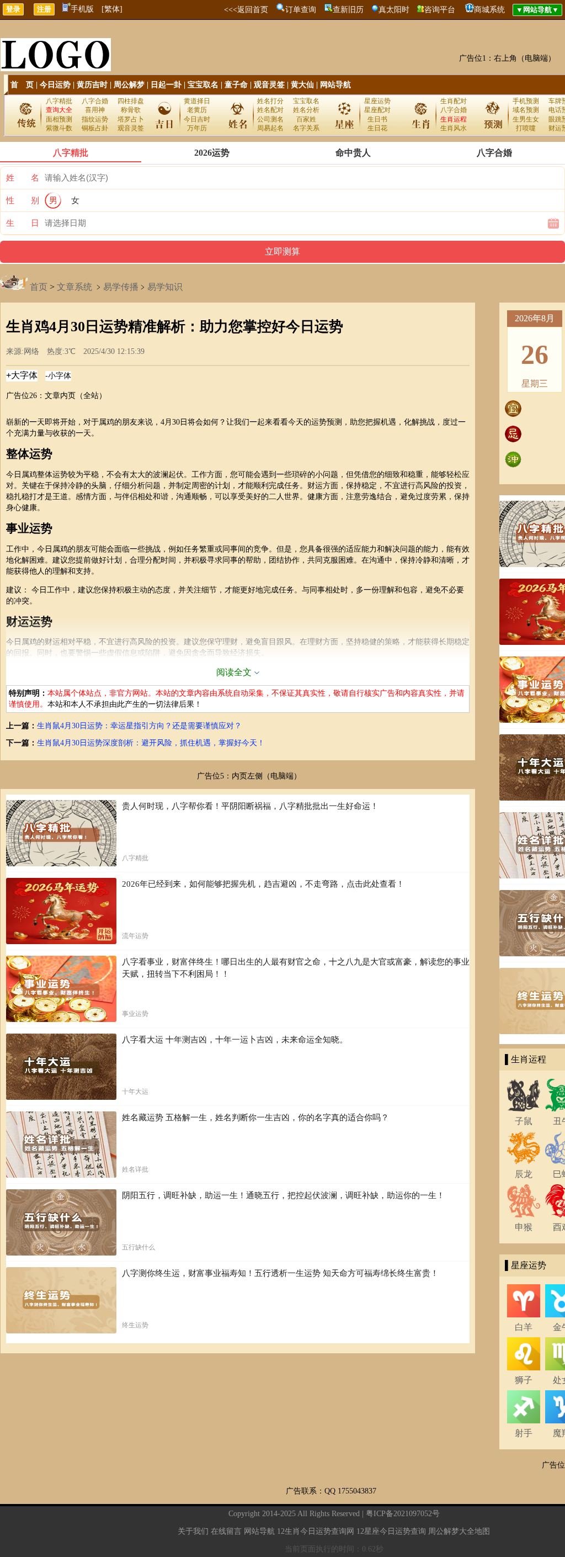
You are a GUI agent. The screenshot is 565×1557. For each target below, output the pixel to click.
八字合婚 (95, 101)
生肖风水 (453, 128)
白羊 (523, 1327)
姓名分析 (306, 110)
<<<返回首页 (246, 10)
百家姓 (306, 119)
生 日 (22, 223)
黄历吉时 (92, 85)
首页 (38, 287)
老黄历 (197, 110)
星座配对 (377, 110)
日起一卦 (166, 85)
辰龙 (523, 1174)
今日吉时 (197, 119)
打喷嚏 (526, 128)
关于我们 (193, 1531)
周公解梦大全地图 (459, 1531)
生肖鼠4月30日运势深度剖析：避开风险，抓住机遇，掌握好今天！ (151, 743)
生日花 (377, 128)
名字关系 (306, 128)
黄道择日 (197, 101)
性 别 (22, 200)
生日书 (377, 119)
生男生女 (526, 119)
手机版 (82, 9)
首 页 (22, 85)
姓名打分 (270, 101)
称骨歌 (131, 110)
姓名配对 (270, 110)
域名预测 (526, 110)
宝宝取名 (203, 85)
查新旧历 (348, 10)
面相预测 (59, 119)
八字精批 (59, 101)
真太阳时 (394, 10)
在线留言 (226, 1531)
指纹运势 (95, 119)
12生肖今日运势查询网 (315, 1531)
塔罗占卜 (131, 119)
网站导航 (335, 85)
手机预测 (526, 101)
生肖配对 (453, 101)
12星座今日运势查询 (391, 1531)
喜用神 (95, 110)
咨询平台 (439, 10)
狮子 (523, 1380)
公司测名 (270, 119)
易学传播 (120, 287)
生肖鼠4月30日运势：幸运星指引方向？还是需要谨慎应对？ (139, 726)
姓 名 (22, 177)
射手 (523, 1433)
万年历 (197, 128)
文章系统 (74, 287)
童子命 (236, 85)
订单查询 (300, 10)
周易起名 (270, 128)
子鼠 (523, 1121)
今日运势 (55, 85)
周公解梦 (129, 85)
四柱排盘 (131, 101)
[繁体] (112, 9)
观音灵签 (269, 85)
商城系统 (489, 10)
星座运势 (377, 101)
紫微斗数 (59, 128)
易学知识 (165, 287)
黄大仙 (302, 85)
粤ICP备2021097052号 (403, 1514)
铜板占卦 (95, 128)
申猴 (523, 1227)
